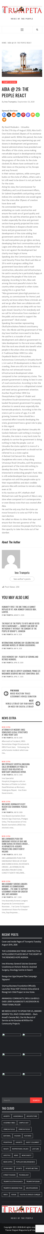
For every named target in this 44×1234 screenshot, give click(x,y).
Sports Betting (32, 1168)
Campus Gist (24, 1123)
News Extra (6, 727)
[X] (9, 115)
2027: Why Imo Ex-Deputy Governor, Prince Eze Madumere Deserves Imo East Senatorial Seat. (21, 672)
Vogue (13, 1194)
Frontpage (7, 1142)
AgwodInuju (18, 1116)
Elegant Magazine (19, 1230)
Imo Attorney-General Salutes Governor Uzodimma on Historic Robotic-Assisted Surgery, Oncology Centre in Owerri (19, 966)
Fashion (17, 1136)
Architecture (32, 1116)
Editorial (7, 1136)
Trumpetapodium (9, 82)
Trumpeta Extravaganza (13, 1181)
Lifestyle (7, 1155)
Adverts (6, 1116)
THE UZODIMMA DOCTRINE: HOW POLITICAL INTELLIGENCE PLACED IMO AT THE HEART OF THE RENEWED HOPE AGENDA (22, 954)
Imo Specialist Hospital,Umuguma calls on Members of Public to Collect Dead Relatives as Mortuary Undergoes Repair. (16, 768)
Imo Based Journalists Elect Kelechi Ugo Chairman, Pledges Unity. (14, 807)
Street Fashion (9, 1175)
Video (5, 1194)
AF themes (34, 1230)
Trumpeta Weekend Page (12, 1188)
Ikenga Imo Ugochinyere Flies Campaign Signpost (19, 978)
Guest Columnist (32, 1142)
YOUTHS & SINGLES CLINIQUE (30, 1194)
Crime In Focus (9, 1129)
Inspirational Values (20, 1149)
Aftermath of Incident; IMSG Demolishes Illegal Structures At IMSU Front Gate (15, 732)
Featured (27, 1136)
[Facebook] (4, 115)
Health (6, 1149)
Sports (19, 1168)
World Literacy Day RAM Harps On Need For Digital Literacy (20, 703)
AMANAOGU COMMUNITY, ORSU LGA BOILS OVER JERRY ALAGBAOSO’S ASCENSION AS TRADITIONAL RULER (20, 1001)
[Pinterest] (23, 115)
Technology (24, 1175)
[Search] (37, 29)
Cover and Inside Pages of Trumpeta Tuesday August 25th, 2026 (21, 943)
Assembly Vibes (9, 1123)
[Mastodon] (28, 115)
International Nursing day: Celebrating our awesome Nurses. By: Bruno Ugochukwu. (20, 644)
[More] (4, 119)
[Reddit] (14, 115)
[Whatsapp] (37, 115)
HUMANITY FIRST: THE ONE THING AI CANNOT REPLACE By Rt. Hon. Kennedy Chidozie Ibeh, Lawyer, (19, 609)
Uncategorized (32, 1188)
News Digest (26, 1155)
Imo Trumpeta (10, 101)
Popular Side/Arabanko (25, 1162)
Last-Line (35, 1149)
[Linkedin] (18, 115)
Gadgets (19, 1142)
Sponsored (8, 1168)
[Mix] (33, 115)
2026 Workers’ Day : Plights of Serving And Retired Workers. (20, 658)
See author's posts (22, 579)
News (16, 1155)
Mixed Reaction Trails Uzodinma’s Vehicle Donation (23, 693)
